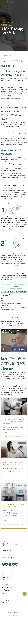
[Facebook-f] (3, 564)
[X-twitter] (9, 564)
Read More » (6, 432)
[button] (25, 594)
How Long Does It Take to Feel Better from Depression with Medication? (13, 421)
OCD (16, 55)
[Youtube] (16, 564)
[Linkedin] (13, 564)
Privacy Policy (14, 615)
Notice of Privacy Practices (14, 614)
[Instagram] (6, 564)
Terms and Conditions (14, 617)
